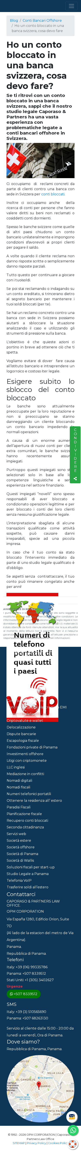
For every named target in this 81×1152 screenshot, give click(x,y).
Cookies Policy (58, 1143)
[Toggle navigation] (71, 6)
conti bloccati (52, 194)
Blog (14, 20)
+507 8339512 (25, 994)
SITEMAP (19, 1143)
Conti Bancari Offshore (42, 20)
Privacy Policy (36, 1143)
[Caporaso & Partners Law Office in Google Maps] (40, 1088)
